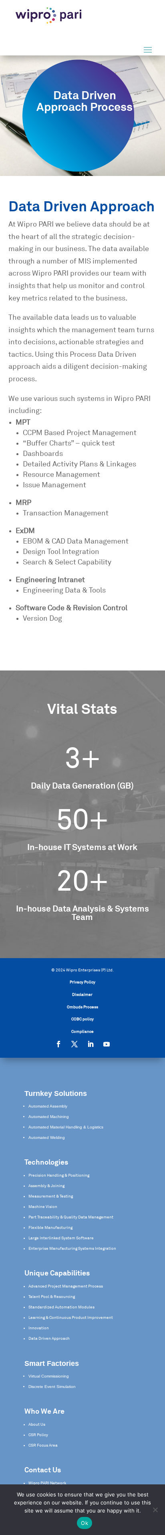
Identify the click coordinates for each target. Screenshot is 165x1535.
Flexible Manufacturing (50, 1228)
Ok (84, 1523)
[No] (155, 1510)
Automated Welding (46, 1137)
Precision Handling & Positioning (58, 1175)
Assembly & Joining (46, 1186)
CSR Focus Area (43, 1445)
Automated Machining (48, 1116)
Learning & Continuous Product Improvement (70, 1318)
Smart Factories (51, 1363)
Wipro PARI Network (47, 1483)
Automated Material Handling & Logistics (65, 1127)
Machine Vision (42, 1207)
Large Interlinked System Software (61, 1238)
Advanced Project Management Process (65, 1286)
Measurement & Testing (50, 1196)
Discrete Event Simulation (52, 1386)
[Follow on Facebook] (58, 1044)
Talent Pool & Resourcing (51, 1297)
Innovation (38, 1328)
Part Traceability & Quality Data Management (70, 1217)
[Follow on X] (74, 1044)
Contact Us (42, 1470)
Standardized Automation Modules (61, 1307)
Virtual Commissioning (48, 1376)
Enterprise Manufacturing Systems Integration (72, 1249)
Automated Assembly (47, 1106)
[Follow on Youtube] (106, 1044)
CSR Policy (38, 1435)
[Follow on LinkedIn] (90, 1044)
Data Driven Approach (49, 1339)
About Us (36, 1425)
